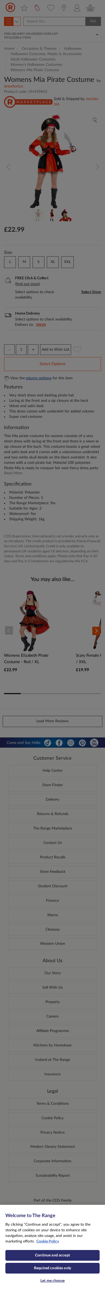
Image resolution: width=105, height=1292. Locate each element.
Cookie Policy (47, 1241)
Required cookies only (52, 1268)
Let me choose (52, 1281)
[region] (52, 1248)
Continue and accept (52, 1255)
